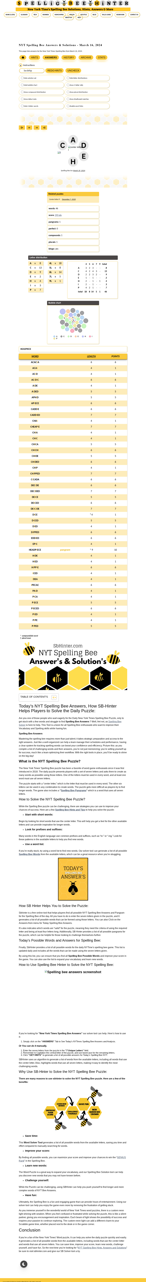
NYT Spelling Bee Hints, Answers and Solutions (102, 1248)
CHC (35, 438)
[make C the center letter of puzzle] (62, 147)
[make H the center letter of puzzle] (73, 163)
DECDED (35, 491)
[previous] (30, 128)
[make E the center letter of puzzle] (84, 158)
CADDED (35, 415)
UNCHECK (73, 70)
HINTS (34, 57)
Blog (94, 14)
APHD (35, 397)
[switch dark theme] (23, 1264)
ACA (35, 368)
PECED (35, 608)
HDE (35, 556)
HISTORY (69, 57)
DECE (35, 497)
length (91, 356)
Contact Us (134, 14)
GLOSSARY (24, 14)
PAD (35, 591)
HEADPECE (35, 550)
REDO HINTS (54, 70)
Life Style (83, 14)
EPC (35, 544)
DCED (35, 520)
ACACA (35, 362)
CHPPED (35, 474)
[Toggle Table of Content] (52, 697)
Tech (35, 14)
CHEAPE (35, 427)
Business (46, 14)
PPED (35, 626)
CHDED (35, 462)
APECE (35, 403)
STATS (101, 57)
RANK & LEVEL (10, 14)
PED (35, 614)
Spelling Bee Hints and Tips (70, 810)
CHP (35, 468)
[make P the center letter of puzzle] (59, 154)
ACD (35, 374)
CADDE (35, 409)
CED (35, 573)
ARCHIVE (86, 57)
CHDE (35, 456)
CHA (35, 421)
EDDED (35, 538)
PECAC (35, 585)
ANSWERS (51, 57)
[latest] (44, 128)
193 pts (58, 215)
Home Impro (59, 14)
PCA (35, 597)
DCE (35, 515)
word (35, 356)
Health (71, 14)
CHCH (35, 450)
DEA (35, 579)
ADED (35, 391)
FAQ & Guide (106, 14)
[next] (37, 128)
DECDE (35, 485)
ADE (35, 386)
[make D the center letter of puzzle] (84, 147)
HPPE (35, 567)
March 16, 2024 (79, 171)
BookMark (120, 14)
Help (79, 17)
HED (35, 561)
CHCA (35, 444)
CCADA (35, 479)
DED (35, 526)
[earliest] (22, 128)
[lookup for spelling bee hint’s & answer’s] (23, 57)
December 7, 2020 (69, 199)
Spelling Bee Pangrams (73, 790)
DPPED (35, 532)
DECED (35, 503)
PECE (35, 603)
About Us (68, 17)
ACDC (35, 380)
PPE (35, 620)
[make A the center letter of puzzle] (73, 141)
